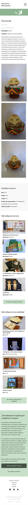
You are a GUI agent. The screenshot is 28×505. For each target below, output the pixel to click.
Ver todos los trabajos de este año (14, 301)
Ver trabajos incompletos (14, 471)
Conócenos (14, 482)
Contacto (14, 486)
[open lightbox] (14, 83)
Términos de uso (11, 501)
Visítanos (14, 484)
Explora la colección (14, 480)
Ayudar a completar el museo (14, 465)
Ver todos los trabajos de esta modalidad (14, 400)
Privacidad (18, 501)
